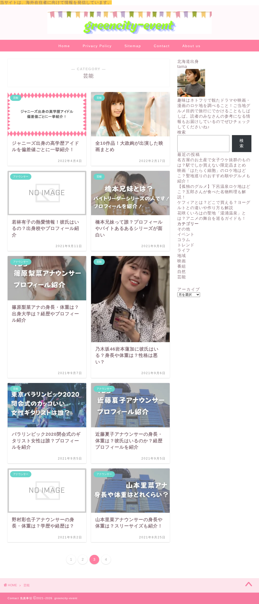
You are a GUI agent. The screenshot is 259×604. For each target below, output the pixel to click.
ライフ (183, 250)
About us (191, 46)
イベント (186, 234)
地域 (181, 255)
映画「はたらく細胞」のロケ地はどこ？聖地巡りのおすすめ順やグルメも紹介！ (213, 175)
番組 (181, 266)
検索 (181, 132)
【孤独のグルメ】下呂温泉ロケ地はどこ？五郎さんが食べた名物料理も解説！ (213, 191)
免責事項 (26, 598)
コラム (183, 239)
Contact (162, 46)
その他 (183, 229)
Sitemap (132, 46)
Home (64, 46)
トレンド (186, 245)
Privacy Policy (97, 46)
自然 (181, 271)
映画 (181, 261)
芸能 (181, 277)
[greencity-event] (129, 33)
